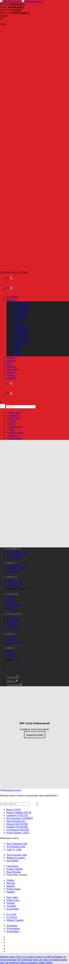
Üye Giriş (11, 636)
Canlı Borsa (19, 334)
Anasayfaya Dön (34, 734)
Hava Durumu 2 (21, 311)
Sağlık (11, 421)
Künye (9, 654)
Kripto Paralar (20, 343)
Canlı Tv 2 (18, 323)
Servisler (10, 299)
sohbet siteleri (45, 962)
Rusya (11, 424)
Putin (11, 429)
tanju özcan (14, 418)
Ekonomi (11, 360)
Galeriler (11, 677)
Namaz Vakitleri (21, 337)
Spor (8, 363)
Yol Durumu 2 (20, 317)
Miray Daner (15, 438)
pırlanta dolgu (15, 432)
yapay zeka (14, 412)
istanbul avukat (7, 956)
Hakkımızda (12, 656)
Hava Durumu (20, 308)
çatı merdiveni (12, 962)
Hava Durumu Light (16, 551)
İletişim (10, 651)
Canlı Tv (17, 320)
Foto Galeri (12, 369)
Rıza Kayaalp (15, 426)
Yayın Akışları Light (16, 565)
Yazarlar (10, 375)
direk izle (37, 959)
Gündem (10, 357)
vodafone (13, 415)
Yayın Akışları (20, 325)
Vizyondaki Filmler (22, 302)
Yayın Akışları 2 (21, 328)
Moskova (13, 435)
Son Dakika (12, 297)
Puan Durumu (20, 340)
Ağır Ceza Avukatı (25, 956)
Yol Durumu (19, 314)
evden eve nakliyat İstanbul (49, 956)
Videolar (10, 372)
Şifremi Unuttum (14, 642)
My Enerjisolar (24, 959)
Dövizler (17, 346)
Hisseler (17, 349)
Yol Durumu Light (15, 554)
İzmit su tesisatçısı (29, 962)
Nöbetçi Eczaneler (22, 331)
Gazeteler (11, 378)
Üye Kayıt (11, 639)
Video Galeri (12, 619)
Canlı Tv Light (14, 557)
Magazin (10, 366)
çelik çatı (47, 959)
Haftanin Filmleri (21, 305)
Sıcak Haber (12, 628)
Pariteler (17, 354)
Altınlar (17, 352)
